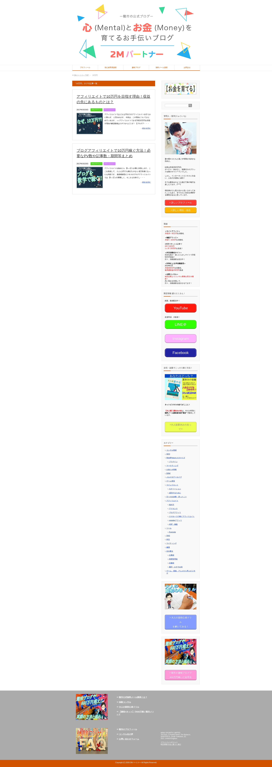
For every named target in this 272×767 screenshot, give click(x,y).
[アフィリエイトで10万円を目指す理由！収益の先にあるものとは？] (90, 132)
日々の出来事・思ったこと (176, 497)
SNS (168, 536)
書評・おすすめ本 (176, 567)
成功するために (175, 493)
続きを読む (146, 128)
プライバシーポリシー (169, 742)
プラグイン (173, 462)
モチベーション (175, 489)
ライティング (171, 543)
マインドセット (172, 485)
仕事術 (171, 555)
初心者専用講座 (111, 67)
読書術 (171, 563)
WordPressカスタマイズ (175, 458)
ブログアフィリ (96, 110)
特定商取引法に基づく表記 (171, 744)
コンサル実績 (171, 450)
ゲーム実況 (170, 481)
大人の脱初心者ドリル (129, 707)
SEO (168, 454)
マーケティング (172, 466)
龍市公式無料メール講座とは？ (133, 697)
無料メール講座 (162, 67)
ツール (168, 528)
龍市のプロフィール (128, 729)
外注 (168, 539)
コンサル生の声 (126, 734)
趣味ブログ (136, 67)
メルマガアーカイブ (174, 477)
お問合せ (187, 67)
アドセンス (173, 508)
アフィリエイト (109, 110)
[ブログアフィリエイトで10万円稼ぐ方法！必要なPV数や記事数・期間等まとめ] (90, 186)
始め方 (171, 505)
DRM (168, 473)
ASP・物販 (173, 524)
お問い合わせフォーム (129, 739)
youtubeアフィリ (175, 520)
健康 (168, 547)
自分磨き (169, 551)
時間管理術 (173, 559)
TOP (81, 75)
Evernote (172, 532)
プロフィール (85, 67)
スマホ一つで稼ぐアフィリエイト (182, 516)
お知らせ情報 (171, 469)
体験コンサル (125, 702)
